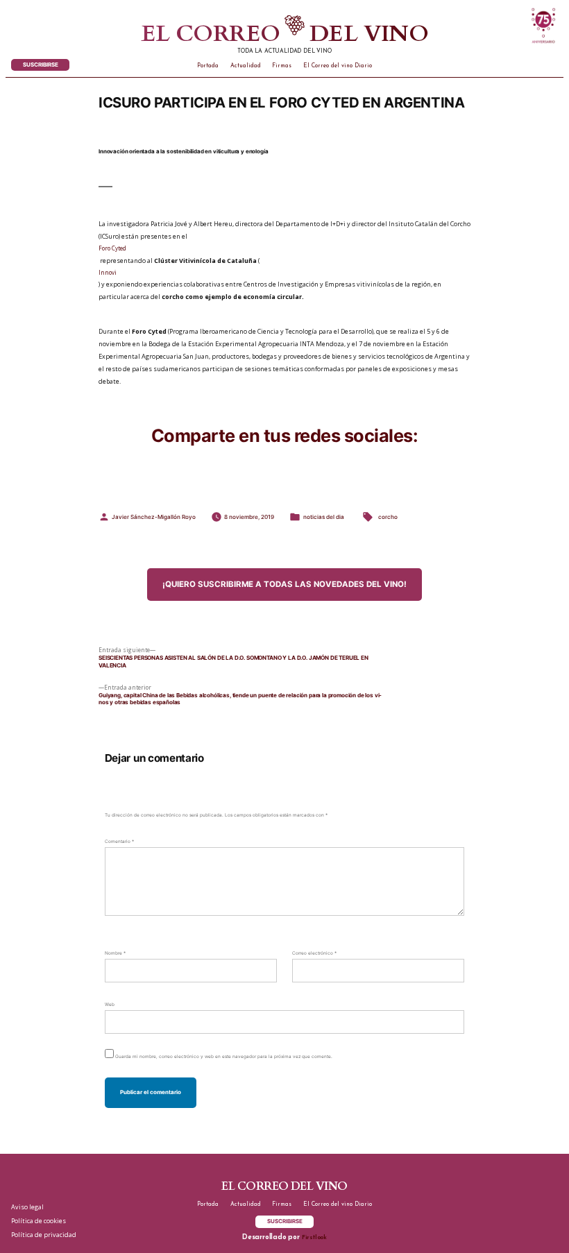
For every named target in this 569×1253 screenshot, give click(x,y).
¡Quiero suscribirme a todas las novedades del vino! (284, 584)
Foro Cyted (112, 248)
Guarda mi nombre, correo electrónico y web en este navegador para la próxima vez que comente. (223, 1056)
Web (109, 1004)
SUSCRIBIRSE (40, 64)
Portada (208, 66)
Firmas (281, 66)
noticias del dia (323, 516)
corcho (388, 516)
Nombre (115, 953)
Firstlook (314, 1238)
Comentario (119, 841)
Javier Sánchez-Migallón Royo (154, 516)
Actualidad (245, 66)
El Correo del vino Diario (337, 66)
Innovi (108, 272)
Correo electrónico (314, 953)
